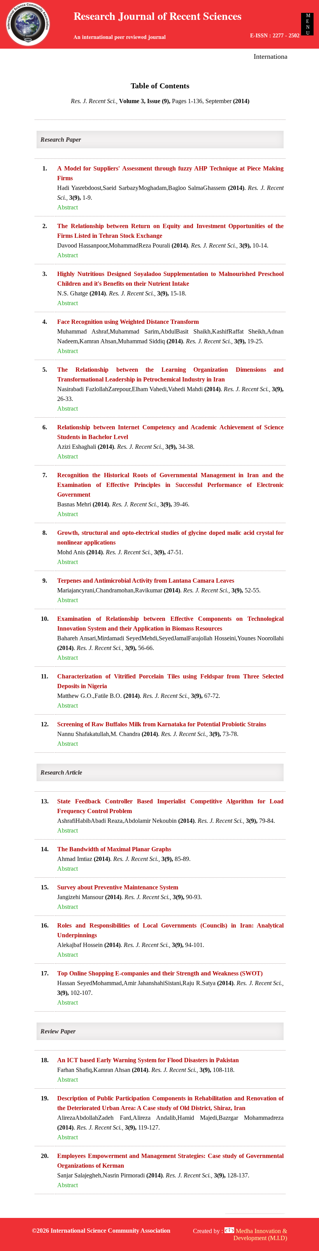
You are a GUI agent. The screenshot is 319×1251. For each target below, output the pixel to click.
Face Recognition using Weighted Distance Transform (128, 321)
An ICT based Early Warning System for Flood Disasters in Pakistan (148, 1060)
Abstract (67, 207)
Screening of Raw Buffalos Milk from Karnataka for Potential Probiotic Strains (161, 724)
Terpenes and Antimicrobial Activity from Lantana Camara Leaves (145, 580)
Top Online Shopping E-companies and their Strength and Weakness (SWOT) (160, 973)
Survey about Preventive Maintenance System (117, 887)
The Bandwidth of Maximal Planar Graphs (114, 849)
